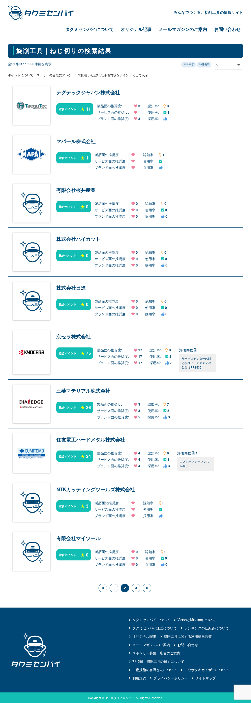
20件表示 (204, 64)
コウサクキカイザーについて (206, 669)
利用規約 (139, 678)
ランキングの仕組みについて (206, 627)
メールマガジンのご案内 (183, 29)
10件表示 (189, 64)
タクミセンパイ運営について (154, 627)
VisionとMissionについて (196, 619)
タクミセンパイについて (89, 29)
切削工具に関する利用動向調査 (188, 636)
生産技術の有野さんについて (154, 669)
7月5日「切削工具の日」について (158, 661)
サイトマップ (205, 678)
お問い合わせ (227, 29)
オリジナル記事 (136, 29)
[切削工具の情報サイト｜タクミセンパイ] (45, 12)
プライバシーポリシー (170, 678)
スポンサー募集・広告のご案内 (156, 652)
